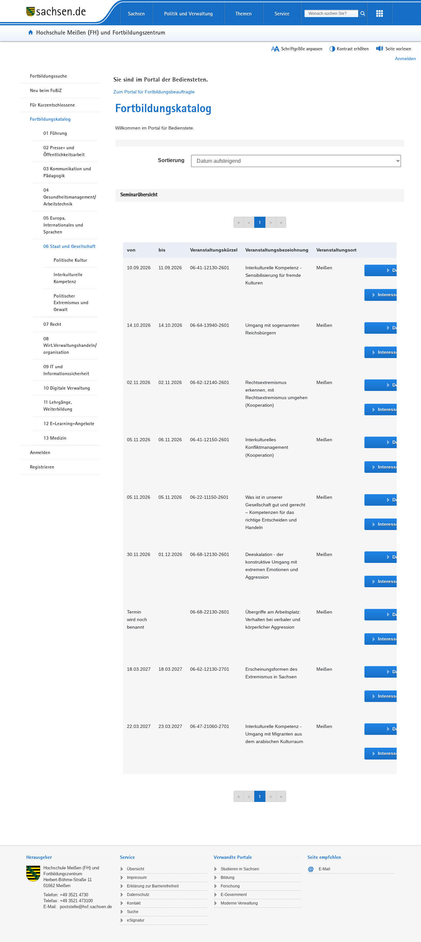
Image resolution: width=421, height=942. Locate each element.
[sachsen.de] (70, 16)
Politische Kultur (70, 260)
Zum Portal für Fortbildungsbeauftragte (154, 91)
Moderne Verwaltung (239, 903)
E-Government (234, 894)
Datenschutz (138, 894)
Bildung (228, 877)
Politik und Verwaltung (188, 14)
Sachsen (136, 14)
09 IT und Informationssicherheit (66, 370)
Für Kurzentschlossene (52, 105)
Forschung (230, 886)
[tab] (69, 858)
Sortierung (171, 160)
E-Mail (324, 869)
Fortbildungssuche (48, 76)
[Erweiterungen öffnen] (379, 13)
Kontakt (133, 903)
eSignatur (135, 920)
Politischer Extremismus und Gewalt (71, 303)
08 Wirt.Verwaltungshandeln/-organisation (70, 345)
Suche (132, 911)
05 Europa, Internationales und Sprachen (63, 225)
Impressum (137, 877)
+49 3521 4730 (74, 894)
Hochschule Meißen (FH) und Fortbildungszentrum (100, 32)
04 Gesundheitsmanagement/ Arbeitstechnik (69, 197)
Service (282, 14)
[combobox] (331, 13)
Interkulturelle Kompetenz (68, 278)
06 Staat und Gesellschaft (69, 246)
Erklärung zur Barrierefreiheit (153, 886)
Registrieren (42, 467)
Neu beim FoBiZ (46, 90)
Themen (243, 14)
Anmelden (405, 58)
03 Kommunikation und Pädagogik (67, 172)
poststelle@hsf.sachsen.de (86, 906)
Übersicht (135, 869)
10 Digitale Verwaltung (66, 388)
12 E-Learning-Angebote (68, 423)
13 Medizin (54, 438)
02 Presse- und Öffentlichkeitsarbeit (64, 151)
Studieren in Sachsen (240, 869)
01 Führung (55, 133)
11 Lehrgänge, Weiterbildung (57, 405)
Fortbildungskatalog (50, 119)
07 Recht (52, 324)
